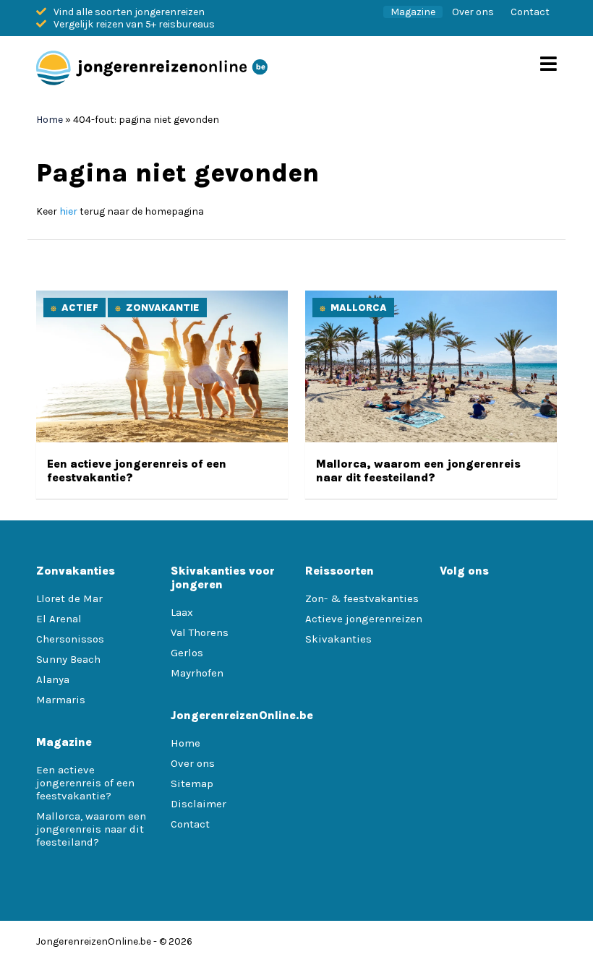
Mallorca (358, 307)
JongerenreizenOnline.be (93, 941)
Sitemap (192, 783)
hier (68, 211)
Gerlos (187, 652)
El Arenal (59, 618)
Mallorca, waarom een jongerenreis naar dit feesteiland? (418, 470)
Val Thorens (200, 632)
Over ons (473, 12)
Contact (530, 12)
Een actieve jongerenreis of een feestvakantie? (85, 782)
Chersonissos (70, 638)
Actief (79, 307)
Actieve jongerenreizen (363, 618)
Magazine (413, 12)
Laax (182, 612)
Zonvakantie (163, 307)
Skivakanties (338, 638)
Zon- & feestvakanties (362, 598)
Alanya (52, 679)
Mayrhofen (197, 672)
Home (49, 119)
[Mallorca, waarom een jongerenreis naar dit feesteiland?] (431, 439)
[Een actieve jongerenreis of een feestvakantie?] (162, 439)
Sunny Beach (68, 659)
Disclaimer (198, 803)
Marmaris (60, 699)
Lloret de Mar (69, 598)
